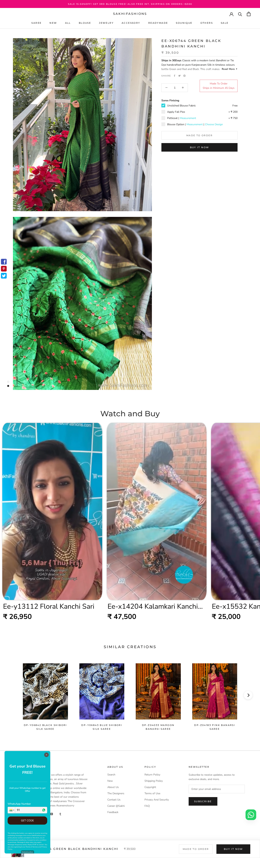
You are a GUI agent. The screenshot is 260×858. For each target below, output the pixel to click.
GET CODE (27, 820)
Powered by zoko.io (27, 851)
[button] (11, 810)
